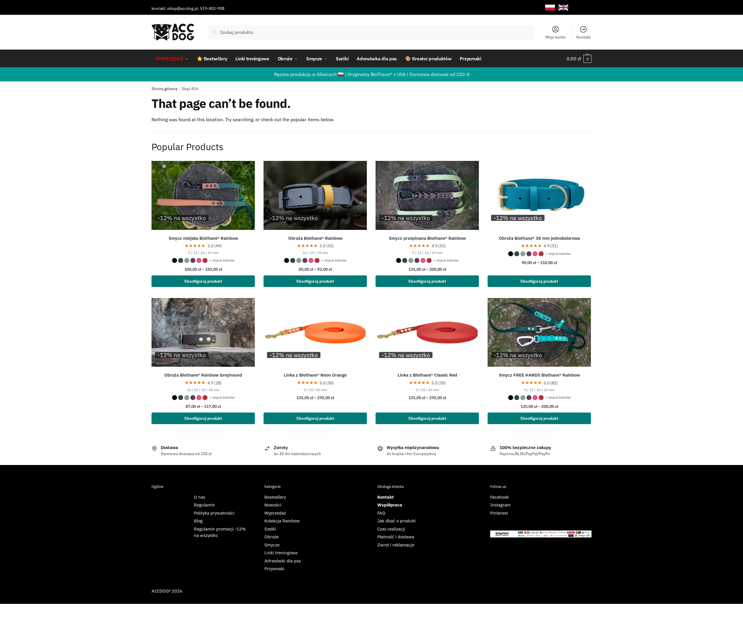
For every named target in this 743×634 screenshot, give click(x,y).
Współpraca (389, 505)
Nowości (272, 505)
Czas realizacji (391, 529)
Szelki (270, 529)
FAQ (381, 513)
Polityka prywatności (214, 513)
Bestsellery (275, 497)
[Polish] (550, 7)
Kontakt (583, 37)
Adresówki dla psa (282, 561)
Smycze (271, 545)
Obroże (271, 536)
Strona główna (164, 88)
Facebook (499, 497)
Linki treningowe (280, 552)
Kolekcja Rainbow (282, 521)
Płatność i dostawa (395, 536)
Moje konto (555, 37)
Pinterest (499, 513)
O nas (199, 497)
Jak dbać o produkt (396, 521)
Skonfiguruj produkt (203, 281)
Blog (198, 521)
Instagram (500, 505)
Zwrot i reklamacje (395, 545)
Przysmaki (274, 568)
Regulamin (204, 505)
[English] (563, 7)
